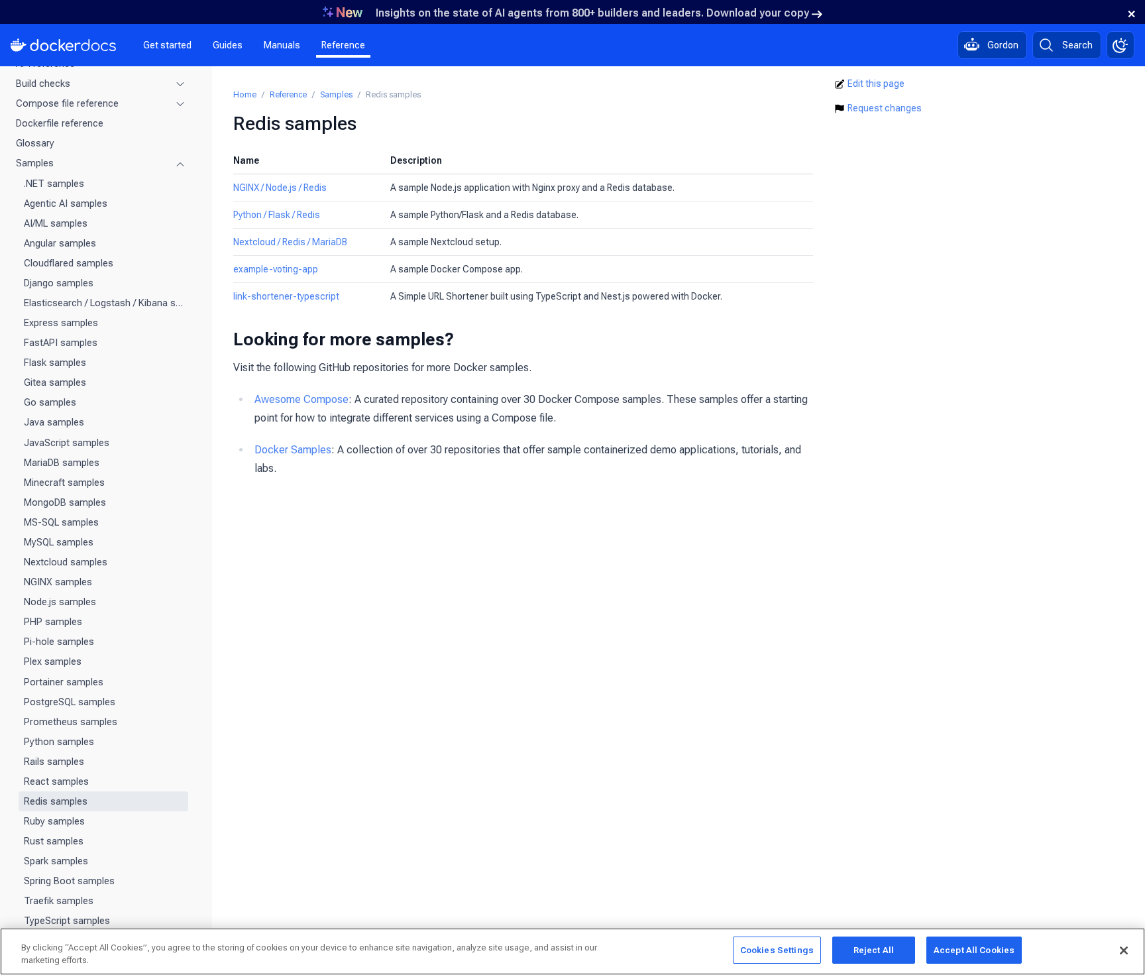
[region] (572, 951)
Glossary (35, 143)
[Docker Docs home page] (64, 45)
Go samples (50, 402)
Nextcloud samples (65, 562)
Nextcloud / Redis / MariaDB (290, 242)
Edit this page (875, 83)
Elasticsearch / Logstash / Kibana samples (103, 303)
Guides (228, 45)
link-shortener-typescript (286, 296)
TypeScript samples (67, 921)
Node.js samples (60, 602)
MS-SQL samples (61, 522)
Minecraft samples (64, 482)
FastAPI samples (60, 343)
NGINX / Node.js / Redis (280, 187)
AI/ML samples (55, 223)
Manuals (282, 45)
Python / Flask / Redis (276, 214)
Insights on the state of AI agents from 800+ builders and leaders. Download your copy (592, 13)
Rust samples (53, 841)
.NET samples (54, 184)
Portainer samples (63, 682)
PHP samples (53, 622)
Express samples (61, 323)
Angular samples (60, 243)
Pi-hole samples (59, 642)
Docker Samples (292, 449)
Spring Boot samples (69, 881)
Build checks (43, 83)
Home (244, 94)
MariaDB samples (61, 463)
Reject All (873, 950)
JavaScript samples (66, 443)
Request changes (884, 108)
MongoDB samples (65, 502)
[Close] (1123, 950)
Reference (343, 45)
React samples (56, 781)
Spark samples (56, 861)
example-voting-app (275, 269)
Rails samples (54, 762)
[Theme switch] (1120, 45)
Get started (167, 45)
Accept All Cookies (974, 950)
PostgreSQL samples (69, 702)
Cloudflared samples (68, 263)
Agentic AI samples (65, 203)
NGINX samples (58, 582)
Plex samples (53, 661)
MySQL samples (58, 542)
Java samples (54, 422)
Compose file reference (67, 103)
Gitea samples (55, 382)
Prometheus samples (70, 722)
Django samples (58, 283)
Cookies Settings (777, 950)
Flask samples (55, 363)
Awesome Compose (301, 399)
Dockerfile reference (59, 123)
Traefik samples (58, 901)
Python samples (59, 742)
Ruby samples (54, 821)
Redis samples (55, 801)
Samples (35, 163)
